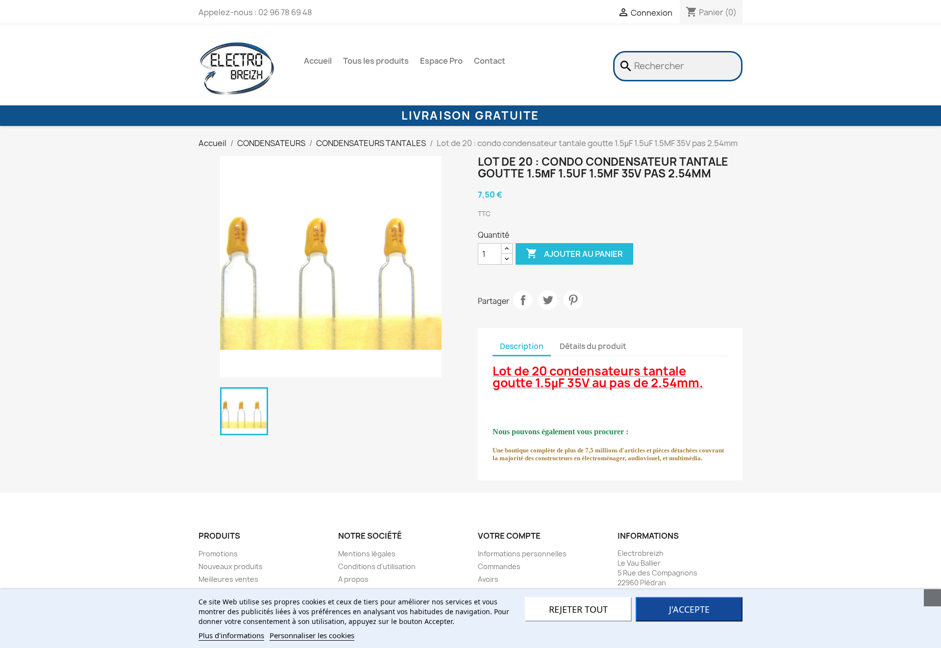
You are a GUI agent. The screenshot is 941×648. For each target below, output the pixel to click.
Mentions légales (367, 553)
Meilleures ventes (228, 579)
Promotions (218, 553)
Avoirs (488, 579)
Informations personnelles (522, 553)
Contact (489, 60)
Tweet (548, 300)
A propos (353, 579)
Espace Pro (441, 60)
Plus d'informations (231, 635)
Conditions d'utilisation (377, 566)
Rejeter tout (578, 609)
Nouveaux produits (230, 566)
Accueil (318, 60)
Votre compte (509, 535)
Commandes (499, 566)
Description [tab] (522, 346)
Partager (523, 300)
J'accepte (689, 609)
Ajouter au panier (574, 253)
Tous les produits (376, 60)
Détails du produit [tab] (593, 346)
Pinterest (573, 300)
